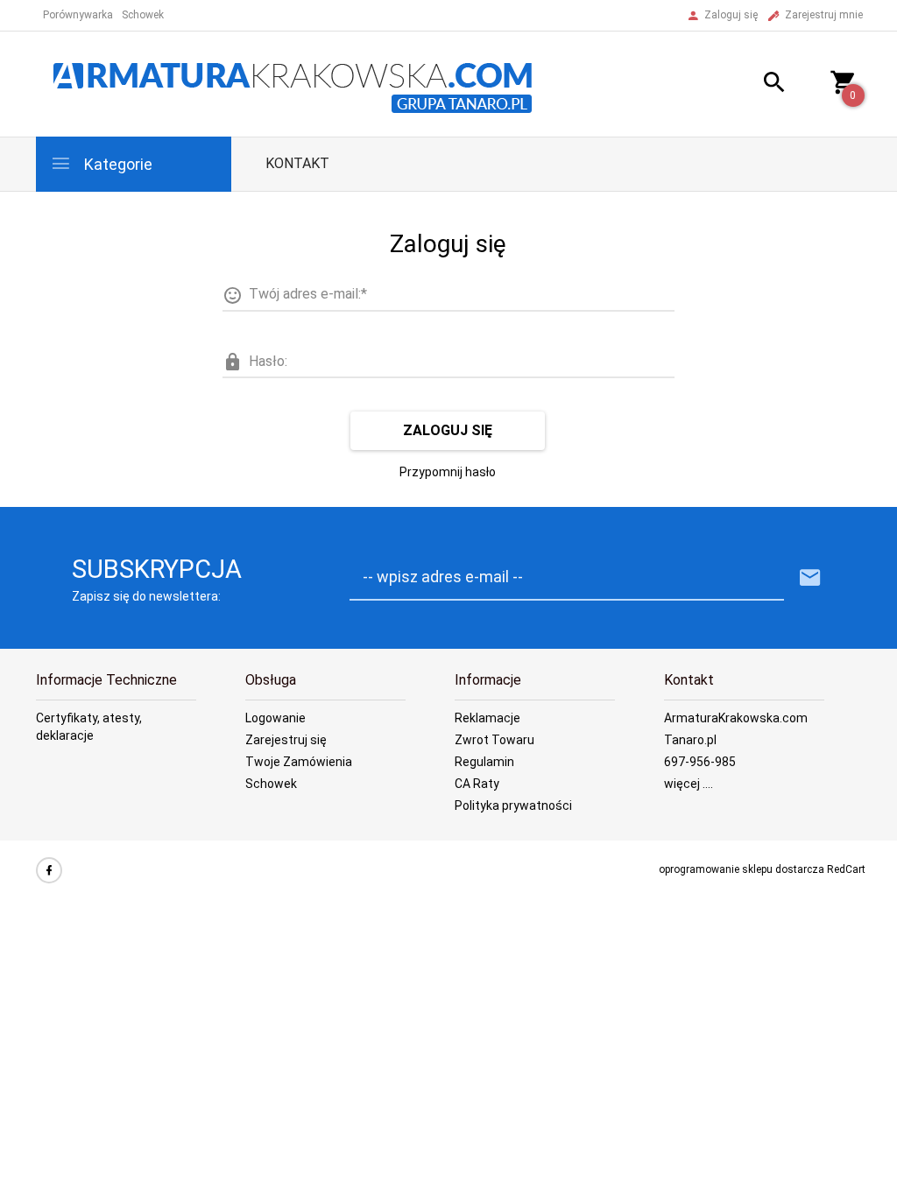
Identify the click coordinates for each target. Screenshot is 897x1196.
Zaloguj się (447, 430)
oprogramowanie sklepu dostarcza (741, 869)
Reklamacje (487, 718)
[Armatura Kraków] (299, 83)
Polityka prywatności (513, 806)
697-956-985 (700, 762)
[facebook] (49, 870)
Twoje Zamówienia (298, 762)
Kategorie (116, 164)
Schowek (271, 784)
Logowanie (275, 718)
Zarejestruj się (286, 740)
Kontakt (297, 163)
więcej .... (688, 784)
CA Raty (477, 784)
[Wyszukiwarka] (761, 84)
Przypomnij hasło (447, 472)
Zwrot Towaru (494, 740)
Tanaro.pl (690, 740)
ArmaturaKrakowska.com (736, 718)
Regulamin (484, 762)
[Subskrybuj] (810, 578)
